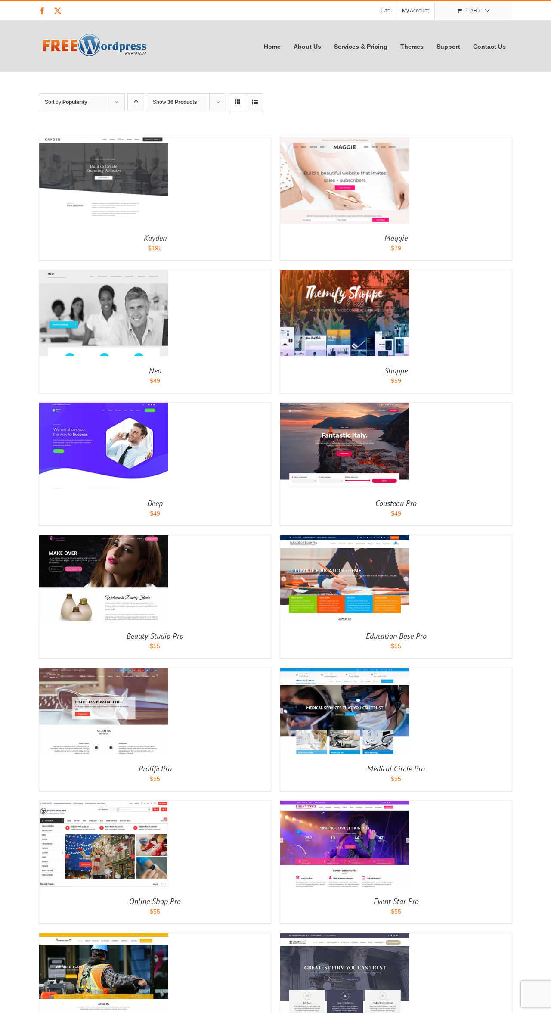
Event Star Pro (396, 901)
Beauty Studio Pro (155, 636)
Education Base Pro (396, 636)
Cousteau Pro (396, 503)
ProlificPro (155, 769)
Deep (155, 503)
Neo (155, 371)
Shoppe (396, 371)
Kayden (155, 238)
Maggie (396, 238)
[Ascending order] (135, 102)
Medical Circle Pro (396, 769)
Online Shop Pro (155, 901)
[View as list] (254, 102)
